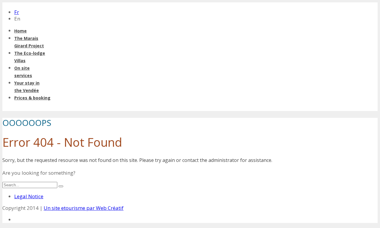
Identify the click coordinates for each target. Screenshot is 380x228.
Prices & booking (32, 98)
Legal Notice (28, 196)
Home (20, 31)
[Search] (60, 186)
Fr (16, 12)
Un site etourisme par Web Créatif (84, 207)
